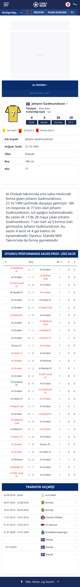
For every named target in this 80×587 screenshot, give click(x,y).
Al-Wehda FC (45, 368)
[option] (13, 114)
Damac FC (16, 345)
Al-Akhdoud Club (45, 323)
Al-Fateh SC (17, 353)
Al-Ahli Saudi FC (45, 376)
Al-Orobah (39, 85)
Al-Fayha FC (45, 300)
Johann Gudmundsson (49, 103)
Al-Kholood (45, 360)
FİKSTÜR (39, 12)
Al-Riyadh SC (16, 292)
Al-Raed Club (45, 307)
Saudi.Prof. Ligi (39, 93)
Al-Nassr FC (45, 338)
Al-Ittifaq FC (45, 330)
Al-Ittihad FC (16, 315)
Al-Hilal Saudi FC (17, 285)
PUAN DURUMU (57, 12)
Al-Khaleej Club (45, 277)
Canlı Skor (40, 4)
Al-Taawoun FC (17, 383)
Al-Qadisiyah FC (16, 269)
